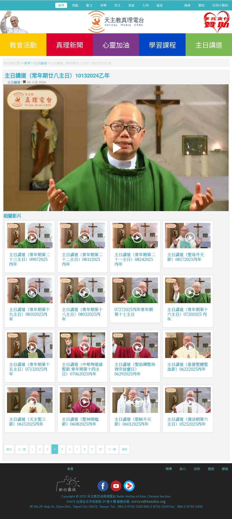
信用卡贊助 (220, 5)
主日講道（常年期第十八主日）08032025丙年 (82, 314)
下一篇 (112, 449)
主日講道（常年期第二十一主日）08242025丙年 (134, 259)
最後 (124, 449)
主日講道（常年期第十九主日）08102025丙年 (29, 314)
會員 (70, 468)
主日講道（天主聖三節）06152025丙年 (27, 421)
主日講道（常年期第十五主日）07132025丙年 (29, 369)
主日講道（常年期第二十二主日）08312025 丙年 (82, 259)
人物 (145, 5)
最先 (9, 449)
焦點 (75, 5)
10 (100, 449)
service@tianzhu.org (149, 501)
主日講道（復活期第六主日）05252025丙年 (187, 421)
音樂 (103, 5)
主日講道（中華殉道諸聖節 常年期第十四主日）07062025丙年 (82, 369)
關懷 (169, 468)
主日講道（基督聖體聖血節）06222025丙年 (187, 366)
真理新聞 (69, 45)
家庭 (131, 5)
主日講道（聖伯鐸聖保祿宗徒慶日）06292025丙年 (134, 369)
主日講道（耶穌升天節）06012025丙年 (132, 421)
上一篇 (22, 449)
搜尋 (187, 5)
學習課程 (162, 45)
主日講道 (208, 45)
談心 (183, 468)
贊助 (201, 5)
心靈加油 (116, 45)
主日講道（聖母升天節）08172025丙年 (185, 256)
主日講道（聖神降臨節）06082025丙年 (80, 421)
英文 (117, 5)
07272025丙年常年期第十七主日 (133, 311)
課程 (225, 468)
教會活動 (23, 45)
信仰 (197, 468)
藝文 (89, 5)
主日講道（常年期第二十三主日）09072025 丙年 (29, 259)
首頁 (61, 5)
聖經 (211, 468)
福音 (159, 5)
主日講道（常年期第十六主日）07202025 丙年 (187, 314)
